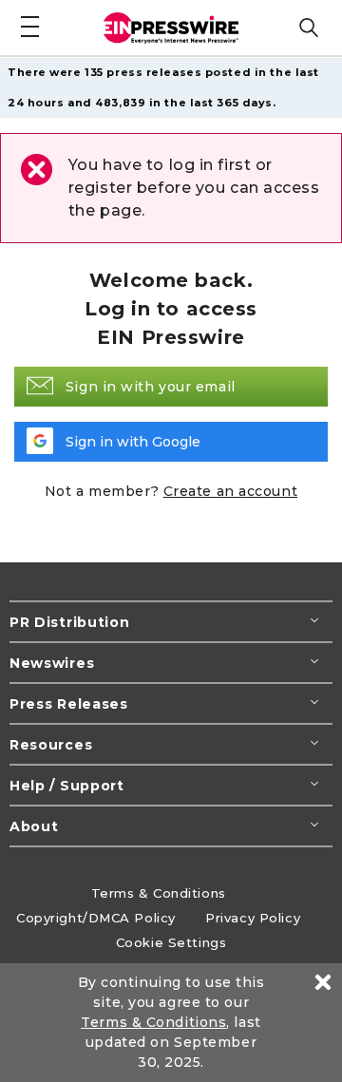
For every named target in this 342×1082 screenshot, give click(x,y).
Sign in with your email (151, 386)
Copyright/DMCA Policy (96, 917)
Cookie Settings (171, 942)
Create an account (230, 491)
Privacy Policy (252, 917)
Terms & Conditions (158, 893)
